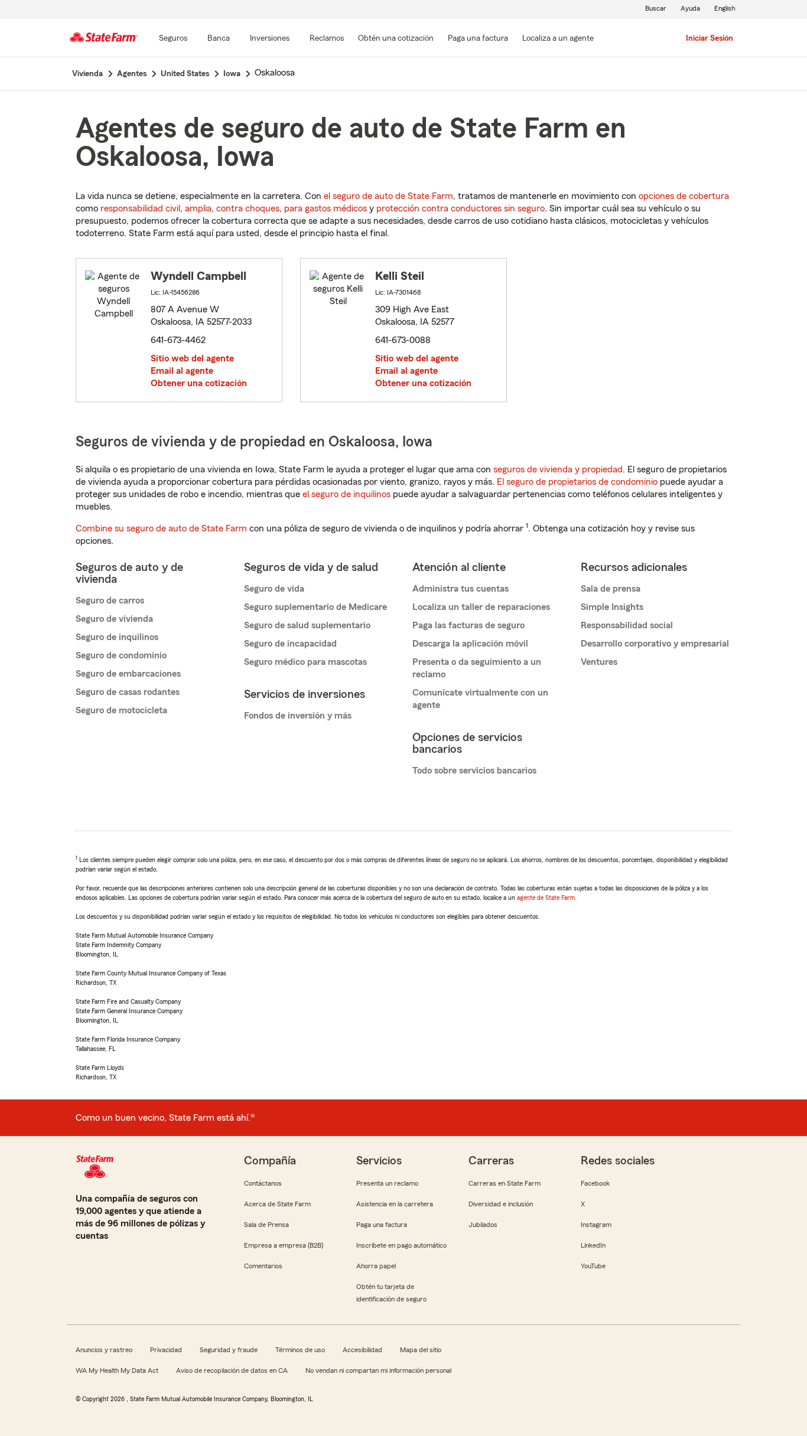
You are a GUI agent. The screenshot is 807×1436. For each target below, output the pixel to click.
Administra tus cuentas (460, 588)
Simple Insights (612, 607)
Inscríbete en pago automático (401, 1245)
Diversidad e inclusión (500, 1203)
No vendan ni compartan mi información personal (378, 1370)
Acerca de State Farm (277, 1203)
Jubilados (482, 1224)
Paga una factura (381, 1224)
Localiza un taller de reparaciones (481, 607)
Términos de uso (300, 1349)
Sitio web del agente (192, 358)
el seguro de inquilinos (346, 494)
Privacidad (166, 1349)
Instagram (596, 1224)
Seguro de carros (110, 600)
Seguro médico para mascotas (305, 662)
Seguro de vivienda (114, 619)
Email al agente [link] (182, 371)
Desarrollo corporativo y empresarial (655, 643)
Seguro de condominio (121, 655)
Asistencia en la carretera (394, 1203)
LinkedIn (593, 1245)
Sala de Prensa (266, 1224)
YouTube (593, 1265)
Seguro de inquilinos (117, 637)
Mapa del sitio (420, 1349)
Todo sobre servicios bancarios (474, 770)
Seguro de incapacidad (290, 643)
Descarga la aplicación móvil (470, 643)
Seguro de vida (274, 588)
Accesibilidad (362, 1349)
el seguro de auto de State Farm (388, 196)
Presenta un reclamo (387, 1183)
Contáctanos (263, 1183)
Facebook (595, 1183)
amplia (198, 208)
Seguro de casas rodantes (128, 692)
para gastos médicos (325, 208)
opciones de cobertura (684, 196)
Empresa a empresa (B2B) (283, 1245)
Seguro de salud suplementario (307, 625)
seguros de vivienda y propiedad (558, 469)
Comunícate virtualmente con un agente (480, 699)
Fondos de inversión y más (298, 715)
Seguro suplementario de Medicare (315, 607)
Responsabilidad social (627, 625)
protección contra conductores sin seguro (460, 208)
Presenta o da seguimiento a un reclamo (476, 668)
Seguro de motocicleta (121, 710)
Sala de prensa (610, 588)
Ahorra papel (376, 1265)
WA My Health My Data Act (117, 1370)
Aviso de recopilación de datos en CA (232, 1370)
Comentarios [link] (263, 1265)
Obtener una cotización (199, 383)
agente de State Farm (546, 897)
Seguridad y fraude (229, 1349)
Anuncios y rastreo (104, 1349)
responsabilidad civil (140, 208)
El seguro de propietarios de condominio (577, 482)
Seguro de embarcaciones (128, 673)
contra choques (247, 208)
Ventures (599, 662)
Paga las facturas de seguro (468, 625)
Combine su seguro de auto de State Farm (161, 528)
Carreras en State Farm (504, 1183)
